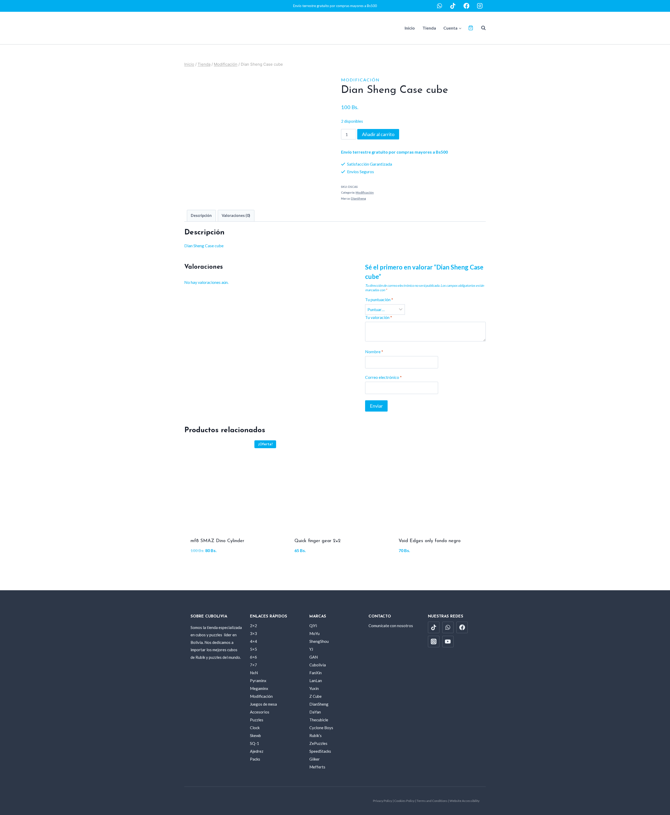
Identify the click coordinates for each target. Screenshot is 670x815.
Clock (255, 727)
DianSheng (358, 198)
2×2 (253, 625)
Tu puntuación (379, 299)
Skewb (255, 735)
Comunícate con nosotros (390, 625)
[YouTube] (448, 641)
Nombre (374, 351)
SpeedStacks (320, 751)
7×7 (253, 664)
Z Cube (315, 696)
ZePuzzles (318, 743)
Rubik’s (315, 735)
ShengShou (319, 641)
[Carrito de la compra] (470, 27)
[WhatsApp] (439, 6)
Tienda (429, 27)
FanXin (315, 672)
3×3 (253, 633)
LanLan (315, 680)
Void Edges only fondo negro (430, 541)
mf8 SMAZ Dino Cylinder (217, 541)
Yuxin (314, 688)
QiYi (313, 625)
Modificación (360, 79)
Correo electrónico (383, 377)
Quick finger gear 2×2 (317, 541)
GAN (313, 657)
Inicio (410, 27)
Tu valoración (378, 317)
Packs (255, 759)
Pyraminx (258, 680)
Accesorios (259, 712)
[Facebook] (466, 6)
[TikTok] (453, 6)
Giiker (314, 759)
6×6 (253, 657)
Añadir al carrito (378, 134)
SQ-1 (254, 743)
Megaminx (259, 688)
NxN (254, 672)
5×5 (253, 649)
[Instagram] (480, 6)
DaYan (315, 712)
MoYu (314, 633)
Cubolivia (317, 664)
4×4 (253, 641)
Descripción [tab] (201, 215)
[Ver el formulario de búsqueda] (481, 28)
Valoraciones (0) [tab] (236, 215)
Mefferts (317, 767)
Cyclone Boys (321, 727)
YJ (311, 649)
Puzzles (256, 719)
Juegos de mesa (263, 704)
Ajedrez (256, 751)
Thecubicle (318, 719)
